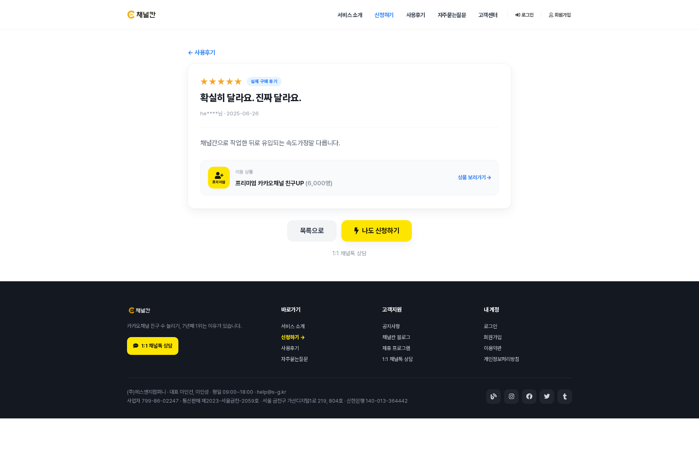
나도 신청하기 (380, 231)
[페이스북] (529, 396)
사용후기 (415, 15)
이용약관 (493, 348)
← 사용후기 (201, 52)
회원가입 (562, 15)
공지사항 (391, 326)
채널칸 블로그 (396, 337)
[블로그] (493, 396)
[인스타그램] (511, 396)
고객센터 (488, 15)
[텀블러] (564, 396)
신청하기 (384, 15)
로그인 (527, 15)
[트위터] (547, 396)
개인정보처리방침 (501, 359)
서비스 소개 (349, 15)
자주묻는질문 (452, 15)
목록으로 (312, 231)
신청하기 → (293, 337)
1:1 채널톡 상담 (349, 253)
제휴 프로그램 (396, 348)
